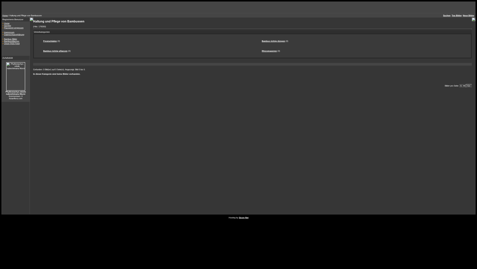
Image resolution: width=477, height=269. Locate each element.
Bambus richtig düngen (273, 41)
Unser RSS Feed (12, 43)
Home (5, 15)
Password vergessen (13, 28)
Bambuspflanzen (11, 41)
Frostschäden (50, 41)
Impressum (9, 32)
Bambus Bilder (10, 39)
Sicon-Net (244, 218)
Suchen (7, 25)
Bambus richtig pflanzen (55, 51)
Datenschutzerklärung (14, 34)
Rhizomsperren (269, 51)
